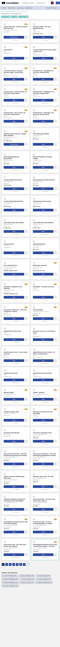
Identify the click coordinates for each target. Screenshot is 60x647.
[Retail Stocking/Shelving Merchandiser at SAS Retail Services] (15, 162)
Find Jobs (4, 8)
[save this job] (26, 37)
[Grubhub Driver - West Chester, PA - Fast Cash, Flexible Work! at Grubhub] (15, 117)
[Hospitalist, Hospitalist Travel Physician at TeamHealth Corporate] (15, 292)
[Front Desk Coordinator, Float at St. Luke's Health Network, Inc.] (45, 437)
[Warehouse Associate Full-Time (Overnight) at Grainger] (45, 416)
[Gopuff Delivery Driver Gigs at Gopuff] (15, 335)
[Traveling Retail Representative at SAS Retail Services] (15, 205)
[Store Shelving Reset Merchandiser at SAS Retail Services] (45, 184)
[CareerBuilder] (10, 3)
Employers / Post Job (51, 8)
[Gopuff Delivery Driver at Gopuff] (15, 376)
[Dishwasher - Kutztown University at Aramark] (45, 292)
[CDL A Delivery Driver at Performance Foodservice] (15, 269)
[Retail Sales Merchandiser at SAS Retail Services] (45, 139)
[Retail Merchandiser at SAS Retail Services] (45, 248)
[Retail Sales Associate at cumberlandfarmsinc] (45, 269)
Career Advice (20, 8)
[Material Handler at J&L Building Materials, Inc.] (15, 396)
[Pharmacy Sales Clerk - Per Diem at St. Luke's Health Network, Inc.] (45, 481)
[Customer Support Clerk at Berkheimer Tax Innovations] (15, 416)
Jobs (2, 11)
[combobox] (28, 3)
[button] (52, 3)
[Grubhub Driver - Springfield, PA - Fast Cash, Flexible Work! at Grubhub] (45, 75)
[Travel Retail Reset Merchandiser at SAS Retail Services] (45, 227)
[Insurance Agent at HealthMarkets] (15, 248)
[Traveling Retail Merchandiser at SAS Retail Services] (15, 184)
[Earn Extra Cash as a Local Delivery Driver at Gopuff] (45, 335)
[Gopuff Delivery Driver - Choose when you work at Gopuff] (15, 356)
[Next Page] (28, 564)
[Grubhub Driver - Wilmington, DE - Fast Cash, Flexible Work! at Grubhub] (45, 117)
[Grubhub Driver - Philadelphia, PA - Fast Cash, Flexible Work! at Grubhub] (45, 96)
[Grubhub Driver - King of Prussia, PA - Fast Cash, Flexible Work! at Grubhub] (15, 96)
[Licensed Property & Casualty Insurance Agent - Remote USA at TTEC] (15, 75)
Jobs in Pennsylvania (10, 11)
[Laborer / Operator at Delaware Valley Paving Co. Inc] (45, 396)
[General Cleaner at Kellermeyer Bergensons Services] (45, 314)
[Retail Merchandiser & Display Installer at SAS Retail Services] (45, 162)
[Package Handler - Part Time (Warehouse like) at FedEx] (45, 32)
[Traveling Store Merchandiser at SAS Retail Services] (45, 205)
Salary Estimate (11, 8)
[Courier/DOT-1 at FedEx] (15, 54)
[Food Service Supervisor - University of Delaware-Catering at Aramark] (15, 314)
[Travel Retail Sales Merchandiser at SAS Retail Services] (15, 227)
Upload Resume (29, 8)
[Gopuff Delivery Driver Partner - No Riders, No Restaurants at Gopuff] (45, 356)
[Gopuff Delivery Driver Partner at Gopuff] (45, 376)
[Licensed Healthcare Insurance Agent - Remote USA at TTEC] (45, 54)
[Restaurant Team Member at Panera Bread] (15, 437)
